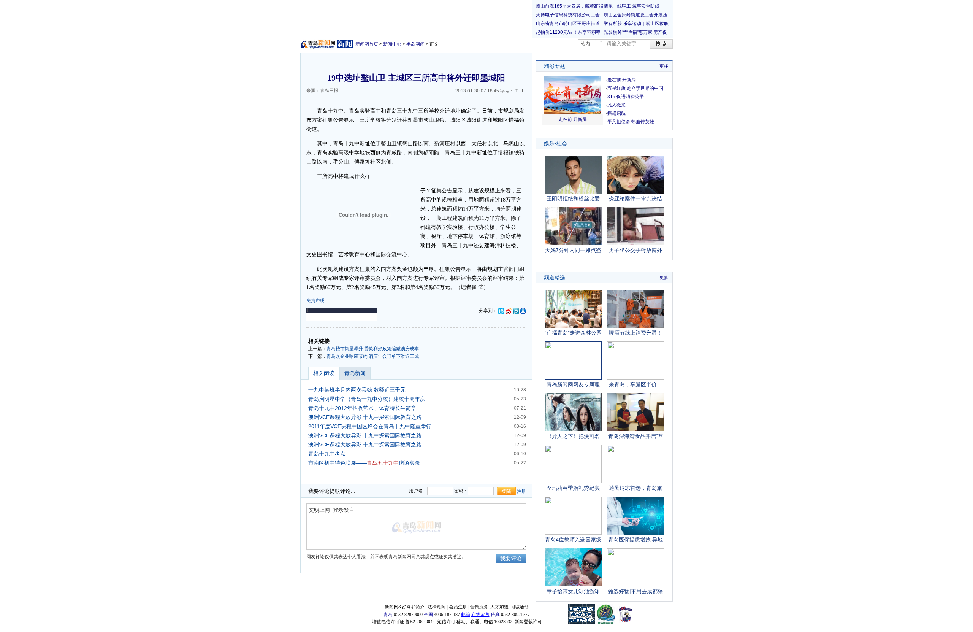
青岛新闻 (355, 373)
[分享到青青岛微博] (501, 310)
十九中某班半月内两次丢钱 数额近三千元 (357, 390)
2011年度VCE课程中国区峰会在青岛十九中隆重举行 (369, 426)
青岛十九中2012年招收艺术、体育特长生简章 (362, 408)
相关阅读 (323, 373)
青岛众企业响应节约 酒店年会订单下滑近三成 (372, 356)
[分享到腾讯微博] (516, 310)
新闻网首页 (366, 44)
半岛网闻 (415, 44)
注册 (521, 491)
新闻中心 (392, 44)
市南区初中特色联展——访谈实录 (364, 463)
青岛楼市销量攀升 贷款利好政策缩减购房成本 (372, 348)
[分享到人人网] (523, 310)
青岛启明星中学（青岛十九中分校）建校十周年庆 (366, 399)
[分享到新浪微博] (509, 310)
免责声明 (315, 300)
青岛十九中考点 (326, 454)
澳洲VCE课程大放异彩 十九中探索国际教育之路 (365, 417)
